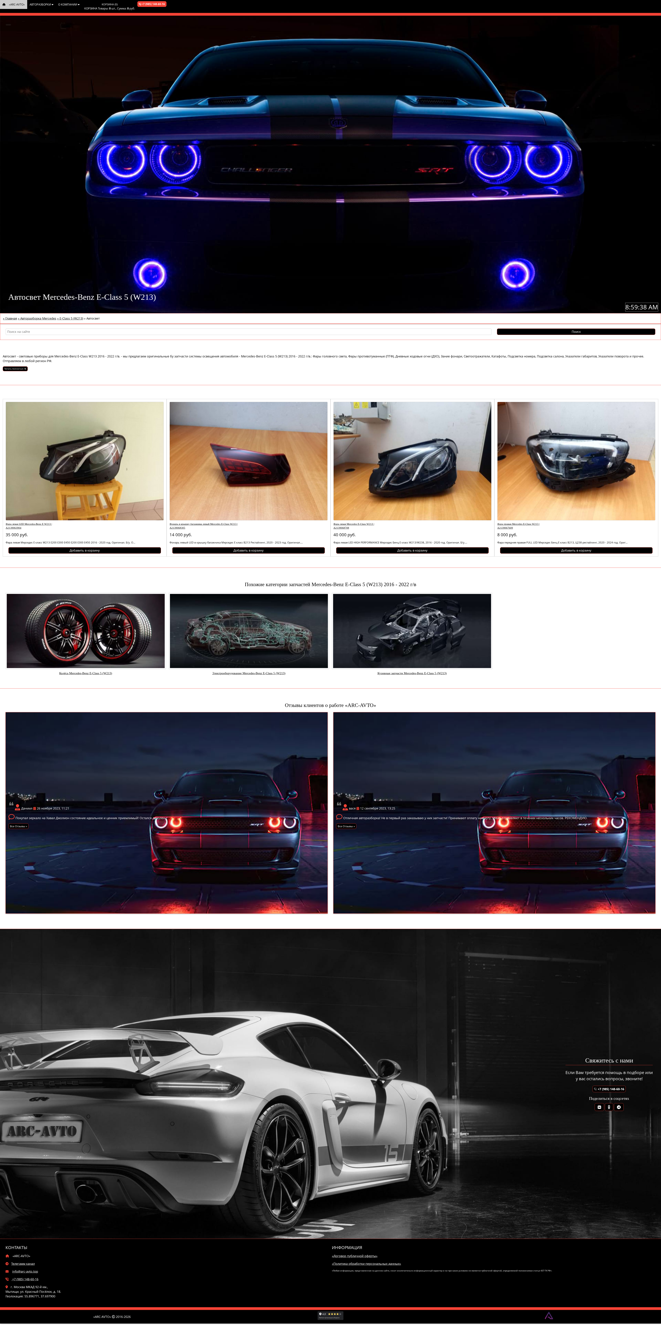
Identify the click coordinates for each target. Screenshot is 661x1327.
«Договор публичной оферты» (354, 1256)
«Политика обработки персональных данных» (366, 1264)
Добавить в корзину (85, 550)
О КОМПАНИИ (68, 4)
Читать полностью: (14, 368)
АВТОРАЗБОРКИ (41, 4)
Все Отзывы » (18, 826)
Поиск (576, 332)
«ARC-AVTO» (16, 4)
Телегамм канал (23, 1264)
